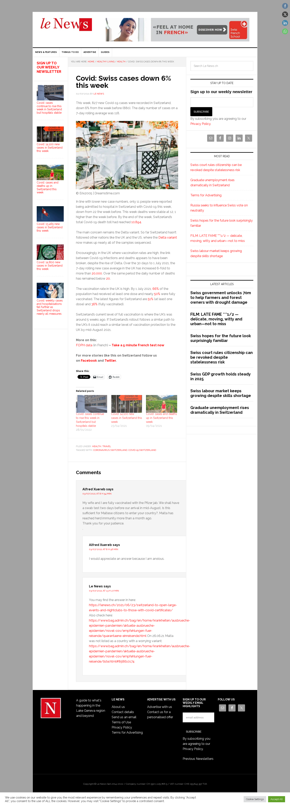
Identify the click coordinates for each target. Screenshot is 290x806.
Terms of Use (121, 722)
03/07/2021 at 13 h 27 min (104, 590)
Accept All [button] (276, 799)
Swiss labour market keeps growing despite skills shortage (220, 393)
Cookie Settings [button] (255, 799)
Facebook (89, 360)
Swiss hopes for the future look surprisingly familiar (220, 338)
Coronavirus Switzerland (110, 450)
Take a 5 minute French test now (138, 345)
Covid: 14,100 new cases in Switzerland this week (126, 417)
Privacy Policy (200, 124)
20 (108, 278)
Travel (106, 446)
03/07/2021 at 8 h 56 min (103, 549)
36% (94, 304)
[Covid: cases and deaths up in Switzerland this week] (161, 404)
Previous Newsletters (198, 759)
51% (150, 299)
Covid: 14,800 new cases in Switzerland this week (50, 266)
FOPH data (84, 345)
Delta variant (167, 237)
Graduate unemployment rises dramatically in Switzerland (219, 410)
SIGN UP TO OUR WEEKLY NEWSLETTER (49, 67)
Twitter (110, 360)
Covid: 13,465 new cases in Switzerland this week (50, 227)
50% (157, 294)
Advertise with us (159, 707)
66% (155, 289)
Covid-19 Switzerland (142, 450)
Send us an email (124, 717)
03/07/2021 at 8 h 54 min (96, 493)
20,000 (97, 273)
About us (118, 707)
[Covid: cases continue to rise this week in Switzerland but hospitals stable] (91, 404)
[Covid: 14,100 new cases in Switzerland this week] (126, 404)
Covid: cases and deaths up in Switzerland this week (161, 417)
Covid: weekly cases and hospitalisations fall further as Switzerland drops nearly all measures (50, 307)
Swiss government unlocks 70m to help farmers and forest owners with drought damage (220, 297)
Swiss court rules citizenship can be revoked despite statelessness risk (221, 357)
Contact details (123, 712)
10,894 (136, 222)
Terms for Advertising (206, 195)
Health (96, 446)
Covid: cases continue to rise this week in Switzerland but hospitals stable (49, 107)
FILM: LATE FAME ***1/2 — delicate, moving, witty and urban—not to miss (216, 319)
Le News (66, 27)
